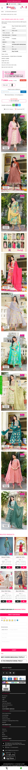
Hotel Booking (5, 715)
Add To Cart (9, 567)
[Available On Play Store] (7, 4)
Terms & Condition (6, 719)
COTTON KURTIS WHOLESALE (11, 11)
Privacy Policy (5, 717)
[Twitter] (19, 105)
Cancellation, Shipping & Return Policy (10, 720)
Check (23, 91)
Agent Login (4, 706)
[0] (23, 7)
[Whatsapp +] (13, 105)
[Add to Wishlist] (1, 538)
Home (2, 11)
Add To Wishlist (14, 100)
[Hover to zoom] (14, 133)
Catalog (3, 567)
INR (19, 4)
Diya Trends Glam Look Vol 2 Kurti (9, 14)
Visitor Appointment (6, 713)
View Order (4, 701)
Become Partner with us (7, 705)
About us (4, 729)
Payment (4, 722)
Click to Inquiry (9, 109)
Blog (3, 732)
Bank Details (4, 736)
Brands (3, 734)
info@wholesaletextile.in (13, 750)
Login (3, 699)
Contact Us (4, 731)
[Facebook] (16, 105)
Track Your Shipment (6, 703)
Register (4, 697)
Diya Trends (15, 51)
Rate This (3, 618)
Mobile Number (4, 627)
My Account (4, 695)
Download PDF (20, 109)
